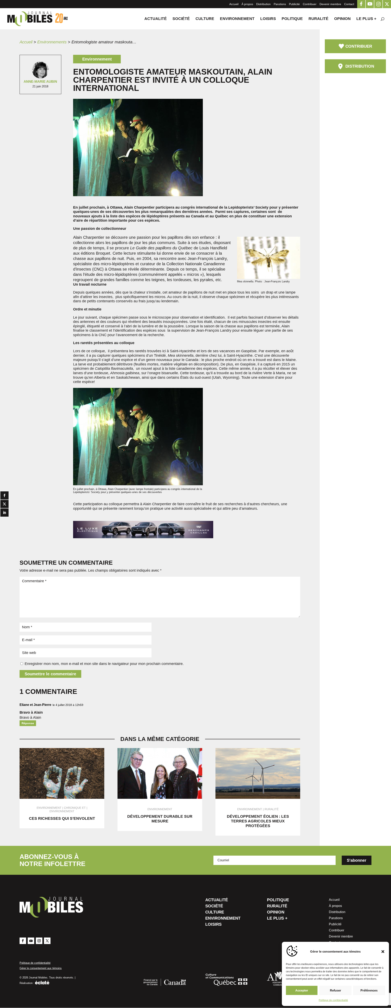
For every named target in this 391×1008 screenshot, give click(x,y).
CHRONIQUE (72, 807)
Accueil (233, 4)
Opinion (342, 19)
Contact (349, 4)
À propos (247, 4)
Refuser (335, 990)
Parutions (280, 4)
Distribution (263, 4)
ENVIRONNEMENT (61, 811)
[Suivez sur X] (47, 941)
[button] (383, 952)
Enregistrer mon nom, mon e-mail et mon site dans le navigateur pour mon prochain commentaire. (104, 664)
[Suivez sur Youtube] (31, 941)
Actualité (155, 19)
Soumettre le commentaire (50, 674)
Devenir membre (330, 4)
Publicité (294, 4)
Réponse (28, 723)
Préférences (369, 990)
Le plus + (366, 19)
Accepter (301, 990)
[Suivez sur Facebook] (23, 941)
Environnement (237, 19)
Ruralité (318, 19)
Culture (205, 19)
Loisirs (268, 19)
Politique (292, 19)
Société (181, 19)
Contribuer (309, 4)
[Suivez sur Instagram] (39, 941)
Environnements (52, 42)
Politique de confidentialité (333, 1000)
